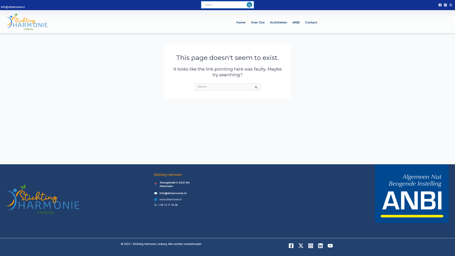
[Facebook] (440, 5)
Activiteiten (278, 22)
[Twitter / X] (450, 5)
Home (240, 22)
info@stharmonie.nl (13, 7)
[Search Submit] (249, 4)
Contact (311, 22)
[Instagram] (445, 5)
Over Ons (258, 22)
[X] (301, 246)
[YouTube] (330, 246)
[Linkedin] (320, 246)
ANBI (296, 22)
